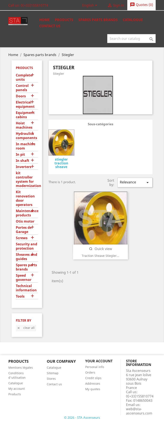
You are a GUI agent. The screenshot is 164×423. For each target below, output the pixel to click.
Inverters (23, 167)
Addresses (92, 383)
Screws (22, 238)
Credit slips (93, 378)
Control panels (22, 87)
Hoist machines (24, 125)
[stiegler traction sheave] (61, 143)
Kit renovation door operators (25, 198)
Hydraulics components (26, 135)
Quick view (100, 248)
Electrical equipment (25, 104)
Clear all (26, 328)
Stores (51, 379)
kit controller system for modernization (27, 179)
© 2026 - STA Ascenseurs (82, 417)
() (141, 4)
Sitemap (53, 373)
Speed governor (23, 277)
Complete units (24, 77)
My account (16, 389)
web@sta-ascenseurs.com (139, 411)
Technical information (26, 288)
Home (44, 19)
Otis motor (25, 221)
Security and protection (26, 246)
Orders (90, 372)
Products (64, 19)
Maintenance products (27, 213)
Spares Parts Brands (98, 19)
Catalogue (133, 19)
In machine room (25, 146)
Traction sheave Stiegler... (100, 256)
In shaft (22, 160)
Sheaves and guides (26, 256)
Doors (21, 96)
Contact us (49, 26)
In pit (20, 154)
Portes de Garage (24, 229)
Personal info (94, 367)
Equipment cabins (25, 115)
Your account (99, 361)
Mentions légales (20, 367)
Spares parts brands (26, 267)
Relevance (135, 182)
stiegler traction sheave (61, 163)
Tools (20, 296)
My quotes (92, 389)
